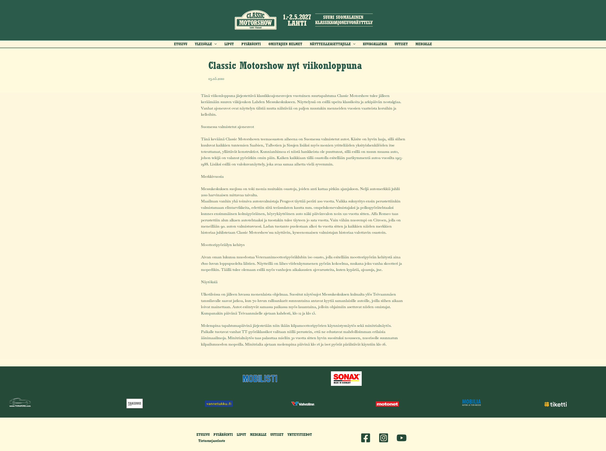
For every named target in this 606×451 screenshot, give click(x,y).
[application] (214, 44)
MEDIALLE (258, 434)
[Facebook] (366, 438)
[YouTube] (402, 438)
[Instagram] (384, 438)
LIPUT (241, 434)
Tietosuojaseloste (211, 440)
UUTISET (277, 434)
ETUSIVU (203, 434)
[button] (206, 44)
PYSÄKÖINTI (223, 434)
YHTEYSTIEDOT (299, 434)
